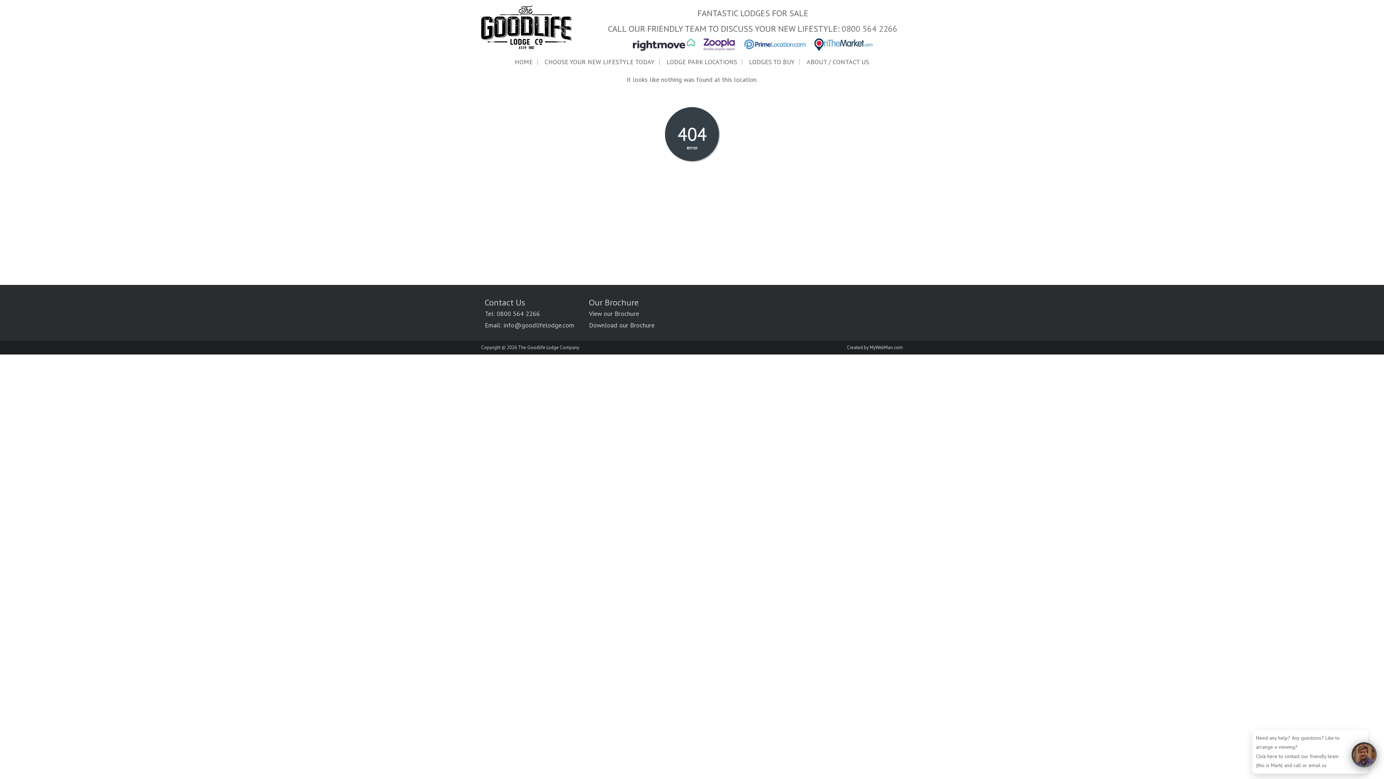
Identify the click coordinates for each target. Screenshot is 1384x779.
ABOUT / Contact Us (838, 62)
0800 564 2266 (869, 28)
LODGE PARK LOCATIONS (701, 62)
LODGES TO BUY (772, 62)
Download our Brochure (622, 325)
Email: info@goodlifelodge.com (529, 325)
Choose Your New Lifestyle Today (600, 62)
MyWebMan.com (886, 347)
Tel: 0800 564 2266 (512, 313)
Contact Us (505, 302)
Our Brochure (614, 302)
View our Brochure (614, 313)
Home (524, 62)
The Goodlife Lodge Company (548, 347)
